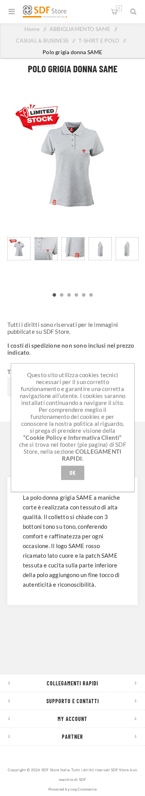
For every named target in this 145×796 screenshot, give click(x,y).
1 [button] (54, 295)
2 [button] (61, 295)
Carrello (119, 8)
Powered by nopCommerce (72, 789)
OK (73, 473)
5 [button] (83, 295)
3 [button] (69, 295)
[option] (18, 258)
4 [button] (76, 295)
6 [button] (91, 295)
